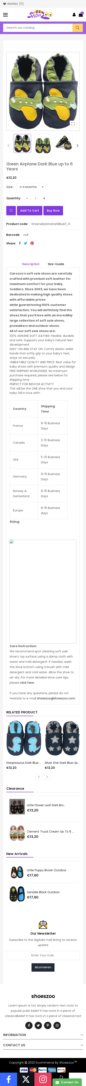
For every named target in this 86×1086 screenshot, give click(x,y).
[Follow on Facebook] (8, 1079)
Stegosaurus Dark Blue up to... (24, 762)
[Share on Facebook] (20, 243)
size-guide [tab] (56, 264)
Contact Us (69, 1082)
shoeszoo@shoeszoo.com (56, 698)
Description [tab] (30, 264)
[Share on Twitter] (25, 243)
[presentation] (8, 145)
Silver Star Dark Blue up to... (62, 762)
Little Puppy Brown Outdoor (46, 870)
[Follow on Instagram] (43, 1079)
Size (9, 187)
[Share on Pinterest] (32, 243)
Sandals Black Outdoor (43, 892)
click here (27, 683)
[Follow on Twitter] (25, 1079)
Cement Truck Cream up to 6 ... (50, 831)
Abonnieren (43, 967)
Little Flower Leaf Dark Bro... (46, 805)
